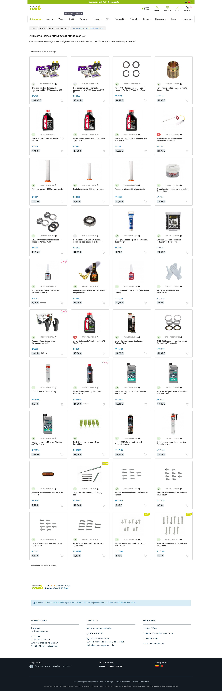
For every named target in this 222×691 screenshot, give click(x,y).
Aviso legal (109, 682)
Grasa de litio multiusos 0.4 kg (43, 392)
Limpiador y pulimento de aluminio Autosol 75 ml (129, 342)
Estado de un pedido (154, 644)
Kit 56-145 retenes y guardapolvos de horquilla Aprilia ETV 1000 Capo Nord (130, 89)
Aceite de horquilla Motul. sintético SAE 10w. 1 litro (131, 139)
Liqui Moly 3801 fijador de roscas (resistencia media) (45, 291)
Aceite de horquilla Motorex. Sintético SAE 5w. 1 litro (130, 393)
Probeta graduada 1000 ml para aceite (47, 189)
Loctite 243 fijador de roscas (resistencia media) (132, 291)
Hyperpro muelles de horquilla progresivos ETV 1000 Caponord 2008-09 (89, 90)
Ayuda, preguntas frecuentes (159, 633)
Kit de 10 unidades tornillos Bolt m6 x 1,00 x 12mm (172, 494)
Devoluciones (151, 638)
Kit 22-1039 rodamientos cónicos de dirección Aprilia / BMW (46, 241)
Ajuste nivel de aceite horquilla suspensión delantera (169, 139)
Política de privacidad (141, 682)
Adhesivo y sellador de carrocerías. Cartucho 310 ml (171, 443)
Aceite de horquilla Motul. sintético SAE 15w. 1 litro (89, 342)
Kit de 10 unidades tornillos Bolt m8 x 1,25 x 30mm (88, 544)
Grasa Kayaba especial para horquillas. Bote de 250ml (173, 190)
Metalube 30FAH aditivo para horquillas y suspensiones (90, 291)
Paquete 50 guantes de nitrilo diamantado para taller (43, 342)
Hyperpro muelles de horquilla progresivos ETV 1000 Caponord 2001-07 (47, 90)
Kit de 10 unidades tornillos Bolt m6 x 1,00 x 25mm (46, 544)
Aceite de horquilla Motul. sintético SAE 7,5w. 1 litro (89, 139)
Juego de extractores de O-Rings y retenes (87, 494)
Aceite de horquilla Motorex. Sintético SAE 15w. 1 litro (46, 443)
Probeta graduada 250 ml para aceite (88, 189)
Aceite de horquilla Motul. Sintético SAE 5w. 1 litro (47, 139)
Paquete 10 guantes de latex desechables (168, 291)
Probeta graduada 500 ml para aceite (130, 189)
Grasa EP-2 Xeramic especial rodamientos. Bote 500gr (169, 241)
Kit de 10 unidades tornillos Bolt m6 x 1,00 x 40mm (172, 544)
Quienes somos (41, 631)
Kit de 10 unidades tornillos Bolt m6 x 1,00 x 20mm (130, 544)
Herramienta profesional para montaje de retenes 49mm (172, 89)
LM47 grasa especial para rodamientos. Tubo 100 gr (131, 241)
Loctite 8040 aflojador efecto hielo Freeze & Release (129, 443)
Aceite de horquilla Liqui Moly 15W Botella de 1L (87, 393)
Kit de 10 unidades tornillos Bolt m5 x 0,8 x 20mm (131, 494)
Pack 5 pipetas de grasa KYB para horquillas (86, 443)
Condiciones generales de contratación (88, 682)
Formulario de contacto (100, 628)
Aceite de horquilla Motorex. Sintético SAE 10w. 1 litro (172, 393)
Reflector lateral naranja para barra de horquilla (47, 494)
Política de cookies (123, 682)
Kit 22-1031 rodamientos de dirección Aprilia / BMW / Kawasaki (172, 342)
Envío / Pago (151, 628)
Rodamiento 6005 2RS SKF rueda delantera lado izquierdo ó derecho (88, 241)
